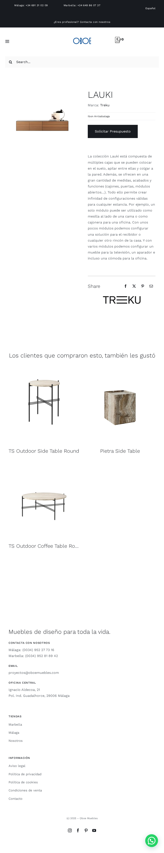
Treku (105, 105)
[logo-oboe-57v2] (82, 37)
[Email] (151, 286)
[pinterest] (86, 830)
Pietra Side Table (120, 451)
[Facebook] (125, 286)
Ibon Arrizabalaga (99, 116)
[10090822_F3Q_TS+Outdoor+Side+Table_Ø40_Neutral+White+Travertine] (44, 368)
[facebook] (78, 830)
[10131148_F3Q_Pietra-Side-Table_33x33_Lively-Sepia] (120, 368)
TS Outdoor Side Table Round (44, 451)
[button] (151, 840)
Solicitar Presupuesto (113, 131)
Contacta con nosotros (95, 21)
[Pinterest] (142, 286)
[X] (134, 286)
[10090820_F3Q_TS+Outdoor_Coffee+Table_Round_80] (44, 463)
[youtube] (94, 830)
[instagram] (70, 830)
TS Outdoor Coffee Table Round (46, 546)
